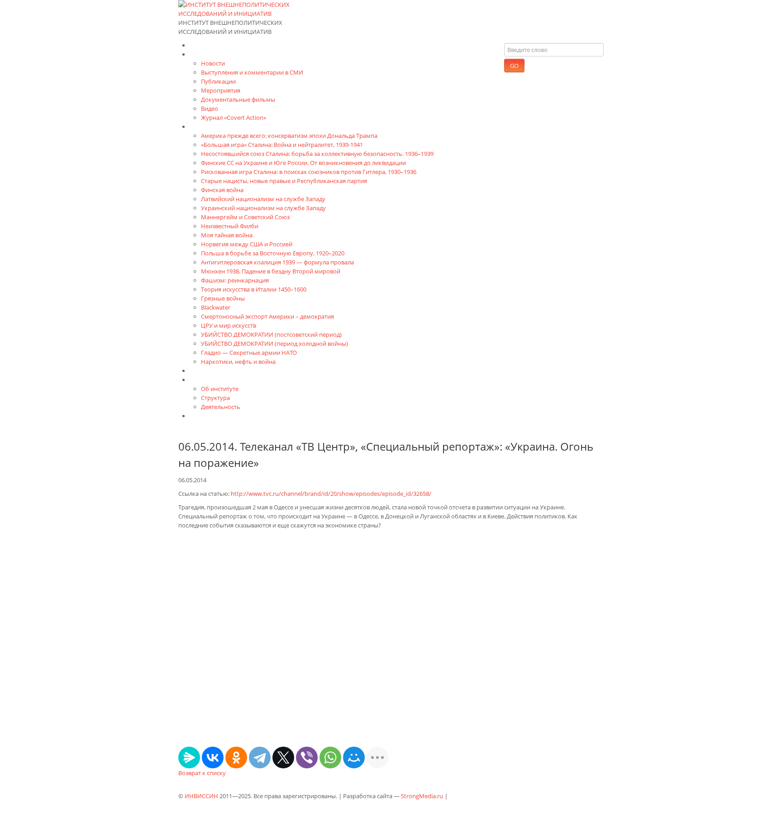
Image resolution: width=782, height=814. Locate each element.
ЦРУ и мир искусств (228, 325)
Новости (213, 63)
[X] (283, 757)
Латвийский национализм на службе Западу (263, 199)
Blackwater (215, 307)
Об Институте (211, 379)
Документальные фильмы (238, 99)
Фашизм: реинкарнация (235, 280)
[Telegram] (260, 757)
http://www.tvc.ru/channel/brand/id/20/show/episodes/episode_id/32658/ (331, 493)
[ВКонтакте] (213, 757)
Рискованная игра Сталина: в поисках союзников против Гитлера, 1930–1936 (308, 172)
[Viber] (307, 757)
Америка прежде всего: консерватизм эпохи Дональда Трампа (289, 136)
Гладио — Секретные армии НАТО (249, 352)
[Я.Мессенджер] (189, 757)
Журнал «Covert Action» (233, 117)
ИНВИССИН (201, 796)
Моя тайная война (227, 235)
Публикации (218, 81)
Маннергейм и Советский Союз (245, 217)
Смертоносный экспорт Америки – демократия (267, 316)
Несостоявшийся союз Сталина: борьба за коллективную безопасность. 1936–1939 (317, 154)
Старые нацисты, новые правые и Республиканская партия (284, 181)
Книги (199, 126)
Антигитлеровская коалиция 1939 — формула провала (277, 262)
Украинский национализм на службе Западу (263, 208)
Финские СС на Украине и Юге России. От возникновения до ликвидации (303, 163)
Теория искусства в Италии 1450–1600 (253, 289)
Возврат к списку (202, 773)
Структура (215, 398)
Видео (209, 108)
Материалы (208, 54)
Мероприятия (220, 90)
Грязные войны (223, 298)
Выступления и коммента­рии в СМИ (252, 72)
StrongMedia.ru (422, 796)
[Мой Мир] (354, 757)
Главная (202, 45)
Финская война (222, 190)
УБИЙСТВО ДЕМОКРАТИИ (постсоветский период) (271, 334)
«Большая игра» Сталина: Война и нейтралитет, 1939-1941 (282, 145)
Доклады (203, 370)
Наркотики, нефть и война (238, 362)
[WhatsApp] (330, 757)
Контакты (204, 415)
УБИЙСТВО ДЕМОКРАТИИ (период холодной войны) (274, 343)
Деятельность (220, 407)
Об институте (219, 389)
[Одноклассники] (236, 757)
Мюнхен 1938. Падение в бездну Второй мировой (270, 271)
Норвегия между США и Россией (246, 244)
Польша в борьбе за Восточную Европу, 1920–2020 (272, 253)
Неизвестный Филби (229, 226)
